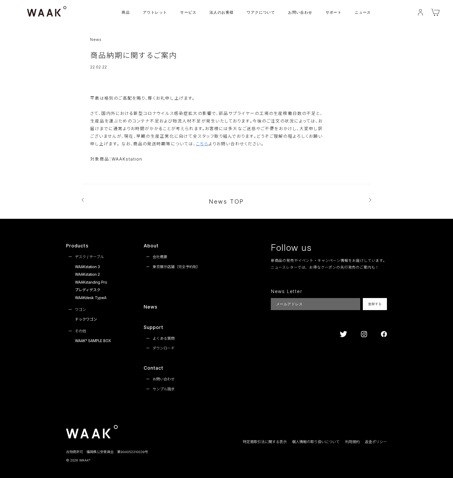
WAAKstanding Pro (91, 282)
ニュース (363, 12)
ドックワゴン (86, 319)
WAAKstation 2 (87, 274)
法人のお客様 (221, 12)
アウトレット (155, 12)
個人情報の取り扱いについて (316, 441)
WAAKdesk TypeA (90, 297)
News (151, 307)
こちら (202, 143)
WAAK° (84, 460)
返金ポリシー (376, 441)
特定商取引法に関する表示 (265, 441)
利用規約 (352, 441)
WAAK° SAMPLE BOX (93, 340)
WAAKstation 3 (87, 266)
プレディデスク (87, 290)
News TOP (226, 201)
